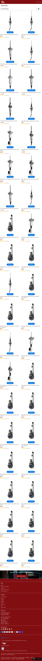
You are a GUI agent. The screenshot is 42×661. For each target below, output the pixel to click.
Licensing (13, 658)
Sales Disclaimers (4, 591)
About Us (2, 598)
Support (2, 602)
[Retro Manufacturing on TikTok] (11, 629)
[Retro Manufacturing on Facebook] (3, 629)
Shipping (2, 601)
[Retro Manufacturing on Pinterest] (9, 629)
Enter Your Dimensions (5, 589)
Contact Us (3, 604)
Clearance (2, 588)
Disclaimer (27, 657)
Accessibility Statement (20, 658)
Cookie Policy (32, 657)
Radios (2, 585)
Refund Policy (3, 607)
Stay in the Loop (21, 576)
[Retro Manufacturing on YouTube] (5, 629)
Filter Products (5, 8)
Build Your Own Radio (5, 586)
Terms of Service (21, 657)
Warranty (2, 599)
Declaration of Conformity (5, 658)
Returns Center (3, 596)
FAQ (1, 605)
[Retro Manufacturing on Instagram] (1, 629)
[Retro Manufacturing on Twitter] (7, 629)
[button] (10, 37)
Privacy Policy (14, 657)
